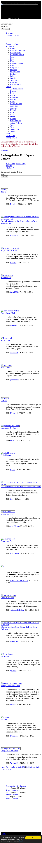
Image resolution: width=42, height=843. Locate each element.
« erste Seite (5, 767)
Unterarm (13, 82)
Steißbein (13, 80)
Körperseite (14, 68)
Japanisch (13, 108)
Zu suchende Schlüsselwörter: (12, 172)
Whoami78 (14, 763)
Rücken (13, 74)
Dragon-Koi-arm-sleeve (9, 751)
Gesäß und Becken (17, 55)
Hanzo (12, 413)
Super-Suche (10, 136)
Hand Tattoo (5, 367)
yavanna (13, 671)
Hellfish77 (14, 236)
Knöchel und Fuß (16, 63)
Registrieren (10, 33)
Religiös (13, 119)
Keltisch (13, 110)
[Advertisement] (21, 815)
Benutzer (9, 166)
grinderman (14, 380)
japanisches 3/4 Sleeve (9, 428)
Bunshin (13, 204)
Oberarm (13, 70)
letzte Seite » (6, 769)
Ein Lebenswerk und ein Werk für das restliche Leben (21, 487)
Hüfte (12, 61)
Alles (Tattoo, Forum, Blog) (16, 164)
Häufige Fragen (11, 138)
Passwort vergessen (13, 35)
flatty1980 (14, 292)
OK (33, 838)
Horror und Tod (16, 104)
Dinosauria (14, 736)
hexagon (4, 719)
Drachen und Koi (7, 598)
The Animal (5, 340)
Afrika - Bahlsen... (12, 799)
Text (12, 125)
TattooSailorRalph (17, 610)
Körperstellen (11, 46)
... (1, 568)
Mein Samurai (6, 278)
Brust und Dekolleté (17, 50)
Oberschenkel (15, 72)
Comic (12, 95)
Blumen (13, 91)
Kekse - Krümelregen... (14, 790)
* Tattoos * (10, 168)
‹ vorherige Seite (16, 767)
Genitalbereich (15, 53)
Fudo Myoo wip (7, 455)
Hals (12, 57)
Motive (8, 87)
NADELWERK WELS (19, 581)
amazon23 (14, 353)
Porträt (12, 116)
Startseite (4, 150)
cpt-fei (12, 470)
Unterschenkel (15, 85)
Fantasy (13, 99)
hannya (3, 192)
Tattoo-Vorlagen (16, 123)
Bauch (12, 48)
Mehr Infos (22, 841)
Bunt (12, 93)
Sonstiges (13, 78)
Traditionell (14, 129)
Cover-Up (14, 97)
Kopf (12, 65)
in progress (14, 106)
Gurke (12, 102)
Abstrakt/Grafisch (16, 89)
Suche (8, 134)
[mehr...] (4, 834)
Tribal (12, 131)
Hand (12, 59)
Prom (12, 440)
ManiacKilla (14, 641)
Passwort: (5, 26)
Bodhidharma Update (9, 313)
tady (11, 499)
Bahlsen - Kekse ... (13, 794)
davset (12, 704)
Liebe (12, 112)
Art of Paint (14, 526)
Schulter (13, 76)
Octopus (4, 401)
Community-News (12, 44)
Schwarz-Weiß (15, 121)
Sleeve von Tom (7, 514)
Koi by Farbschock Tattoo (10, 686)
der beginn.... (6, 656)
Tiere (12, 127)
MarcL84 (13, 325)
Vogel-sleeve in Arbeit (9, 250)
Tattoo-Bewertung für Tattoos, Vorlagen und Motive (26, 4)
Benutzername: (7, 24)
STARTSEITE (13, 19)
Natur (12, 114)
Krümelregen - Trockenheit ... (16, 786)
